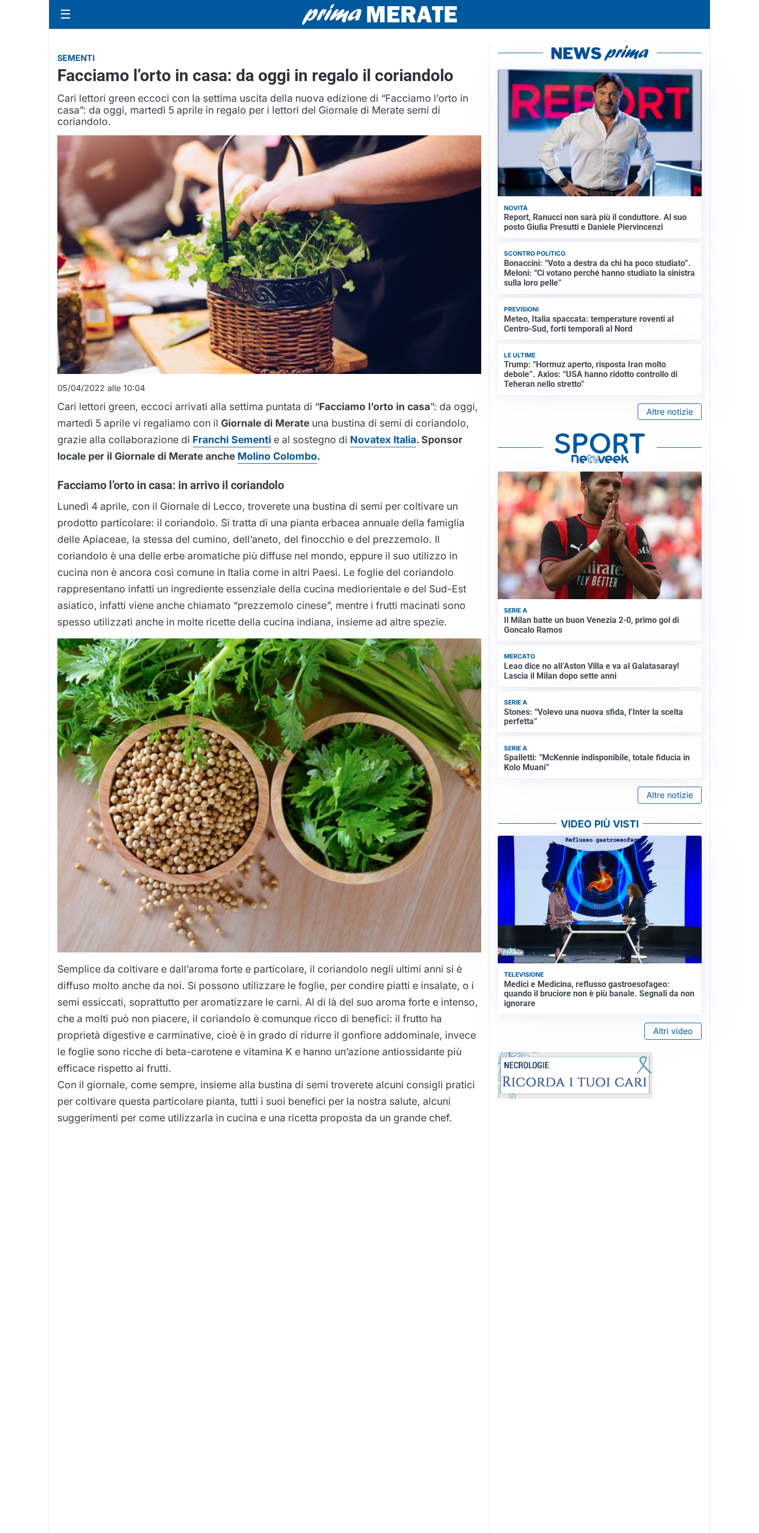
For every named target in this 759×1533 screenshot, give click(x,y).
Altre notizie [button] (669, 411)
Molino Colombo (277, 456)
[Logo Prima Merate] (379, 14)
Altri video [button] (673, 1031)
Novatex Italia (383, 439)
